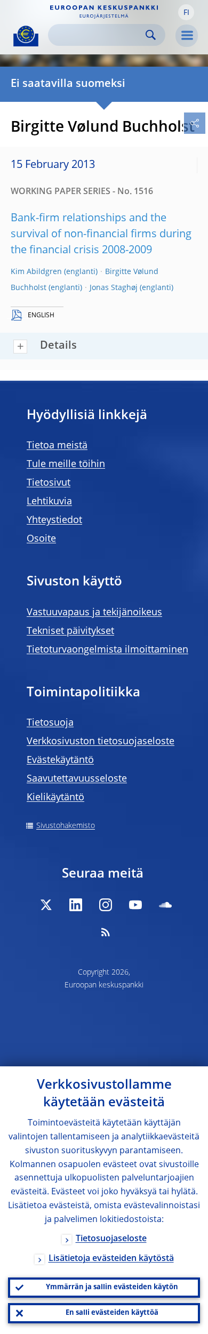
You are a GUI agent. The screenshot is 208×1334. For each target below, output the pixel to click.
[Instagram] (105, 905)
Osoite (41, 539)
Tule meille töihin (66, 464)
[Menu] (186, 36)
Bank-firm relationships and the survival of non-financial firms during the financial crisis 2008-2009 (101, 234)
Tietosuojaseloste (111, 1239)
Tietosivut (48, 483)
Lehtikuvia (49, 502)
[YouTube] (135, 905)
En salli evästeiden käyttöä (112, 1312)
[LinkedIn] (76, 905)
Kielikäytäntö (55, 797)
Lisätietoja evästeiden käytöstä (111, 1259)
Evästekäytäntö (60, 760)
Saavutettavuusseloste (77, 779)
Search (150, 35)
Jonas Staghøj (114, 288)
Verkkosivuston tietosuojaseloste (100, 741)
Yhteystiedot (54, 520)
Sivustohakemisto (65, 826)
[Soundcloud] (165, 905)
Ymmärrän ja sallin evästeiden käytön (112, 1287)
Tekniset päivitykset (70, 631)
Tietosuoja (50, 723)
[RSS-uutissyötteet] (105, 932)
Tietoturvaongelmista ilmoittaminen (107, 650)
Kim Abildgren (36, 272)
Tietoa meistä (57, 446)
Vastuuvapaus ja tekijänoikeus (94, 612)
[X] (46, 905)
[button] (186, 12)
